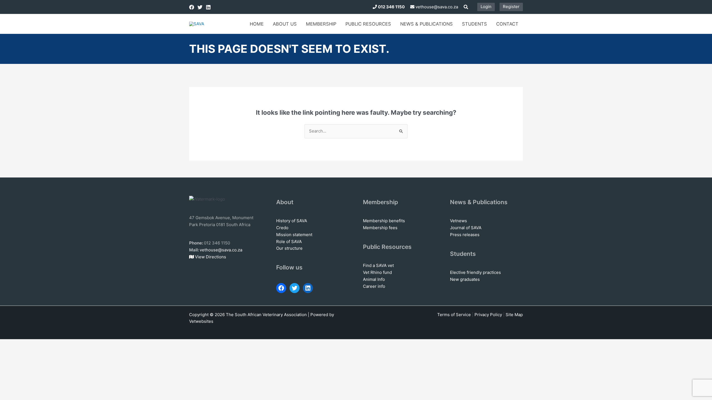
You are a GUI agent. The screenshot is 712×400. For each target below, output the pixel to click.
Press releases (464, 234)
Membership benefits (384, 220)
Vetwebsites (201, 321)
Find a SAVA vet (378, 265)
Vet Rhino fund (377, 272)
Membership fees (380, 227)
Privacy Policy (488, 314)
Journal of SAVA (465, 227)
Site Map (514, 314)
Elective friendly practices (475, 272)
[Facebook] (191, 7)
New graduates (465, 279)
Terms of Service (454, 314)
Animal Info (374, 279)
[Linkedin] (208, 7)
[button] (466, 8)
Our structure (289, 248)
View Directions (210, 256)
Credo (282, 227)
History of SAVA (291, 220)
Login (486, 6)
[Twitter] (199, 7)
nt (310, 234)
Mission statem (291, 234)
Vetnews (458, 220)
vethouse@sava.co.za (436, 6)
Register (511, 6)
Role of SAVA (289, 241)
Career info (374, 286)
